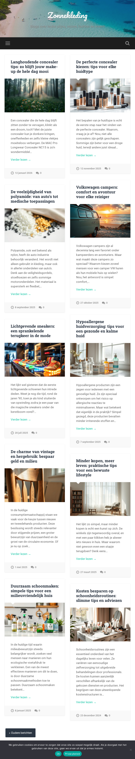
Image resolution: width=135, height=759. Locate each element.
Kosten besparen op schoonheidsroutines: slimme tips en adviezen (99, 595)
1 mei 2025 (21, 567)
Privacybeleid (72, 753)
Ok (58, 753)
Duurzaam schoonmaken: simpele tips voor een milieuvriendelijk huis (35, 590)
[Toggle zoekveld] (127, 43)
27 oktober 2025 (89, 302)
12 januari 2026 (23, 173)
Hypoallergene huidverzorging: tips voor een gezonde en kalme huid (100, 328)
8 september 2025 (25, 307)
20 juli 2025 (21, 432)
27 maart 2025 (88, 572)
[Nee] (130, 749)
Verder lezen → (21, 159)
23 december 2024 (90, 715)
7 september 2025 (90, 441)
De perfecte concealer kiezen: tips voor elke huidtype (96, 66)
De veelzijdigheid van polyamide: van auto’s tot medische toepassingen (34, 196)
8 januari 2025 (23, 710)
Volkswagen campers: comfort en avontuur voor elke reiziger (97, 191)
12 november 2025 (90, 168)
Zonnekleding (67, 15)
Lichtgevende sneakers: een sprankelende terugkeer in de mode (33, 330)
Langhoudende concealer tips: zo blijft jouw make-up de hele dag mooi (34, 66)
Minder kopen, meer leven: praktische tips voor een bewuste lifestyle (96, 467)
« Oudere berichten (20, 732)
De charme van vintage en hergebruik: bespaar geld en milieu (33, 456)
